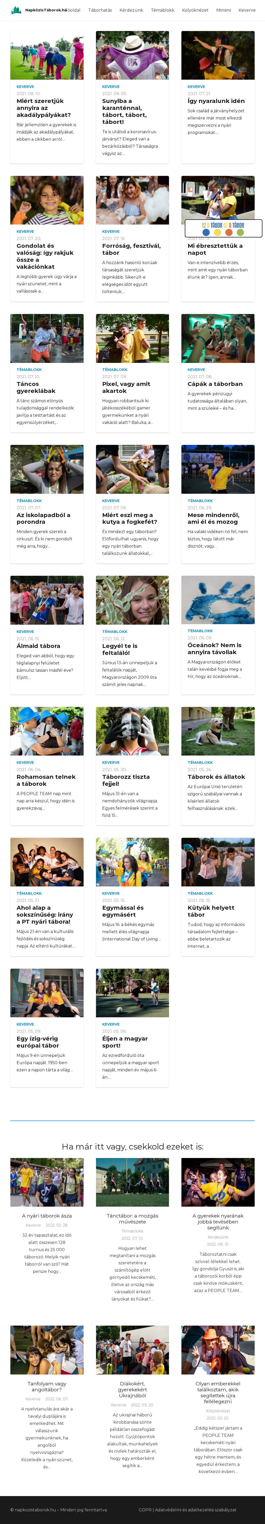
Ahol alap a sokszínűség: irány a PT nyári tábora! (45, 914)
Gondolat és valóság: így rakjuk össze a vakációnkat (45, 256)
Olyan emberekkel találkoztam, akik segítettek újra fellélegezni (218, 1392)
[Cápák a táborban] (218, 338)
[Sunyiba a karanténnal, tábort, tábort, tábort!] (132, 55)
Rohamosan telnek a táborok (46, 780)
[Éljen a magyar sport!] (132, 993)
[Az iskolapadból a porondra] (47, 469)
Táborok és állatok (216, 776)
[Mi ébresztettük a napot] (218, 200)
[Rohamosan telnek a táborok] (47, 731)
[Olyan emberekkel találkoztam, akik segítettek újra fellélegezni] (218, 1350)
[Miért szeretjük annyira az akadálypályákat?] (47, 55)
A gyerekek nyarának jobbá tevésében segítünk (218, 1222)
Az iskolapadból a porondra (43, 518)
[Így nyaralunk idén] (218, 55)
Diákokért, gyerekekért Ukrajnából (132, 1389)
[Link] (16, 10)
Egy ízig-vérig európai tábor (38, 1042)
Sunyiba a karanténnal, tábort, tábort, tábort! (124, 111)
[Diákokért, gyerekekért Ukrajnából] (132, 1350)
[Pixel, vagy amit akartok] (132, 338)
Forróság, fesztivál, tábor (131, 249)
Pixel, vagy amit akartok (126, 387)
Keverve (25, 86)
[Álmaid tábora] (47, 600)
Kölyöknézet (218, 1411)
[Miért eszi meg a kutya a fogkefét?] (132, 469)
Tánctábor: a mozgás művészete (132, 1219)
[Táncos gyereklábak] (47, 338)
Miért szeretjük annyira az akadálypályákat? (44, 107)
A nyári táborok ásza (47, 1216)
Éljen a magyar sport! (125, 1042)
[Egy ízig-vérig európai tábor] (47, 993)
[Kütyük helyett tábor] (218, 862)
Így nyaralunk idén (216, 100)
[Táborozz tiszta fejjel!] (132, 731)
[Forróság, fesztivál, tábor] (132, 200)
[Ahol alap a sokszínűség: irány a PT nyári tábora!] (47, 862)
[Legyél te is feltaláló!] (132, 600)
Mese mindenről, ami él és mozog (213, 518)
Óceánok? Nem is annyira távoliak (214, 648)
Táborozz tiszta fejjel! (126, 780)
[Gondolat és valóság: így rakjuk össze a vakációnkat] (47, 200)
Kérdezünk (218, 1237)
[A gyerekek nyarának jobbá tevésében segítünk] (218, 1182)
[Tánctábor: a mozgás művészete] (132, 1182)
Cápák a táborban (215, 383)
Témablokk (29, 369)
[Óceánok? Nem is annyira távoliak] (218, 600)
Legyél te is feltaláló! (119, 649)
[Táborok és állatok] (218, 731)
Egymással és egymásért (123, 911)
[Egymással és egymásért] (132, 862)
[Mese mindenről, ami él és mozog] (218, 469)
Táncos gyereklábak (36, 387)
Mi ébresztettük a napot (215, 249)
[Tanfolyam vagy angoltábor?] (47, 1350)
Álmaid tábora (38, 645)
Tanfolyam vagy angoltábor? (46, 1386)
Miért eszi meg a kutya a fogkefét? (129, 518)
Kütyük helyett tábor (211, 911)
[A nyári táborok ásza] (47, 1182)
